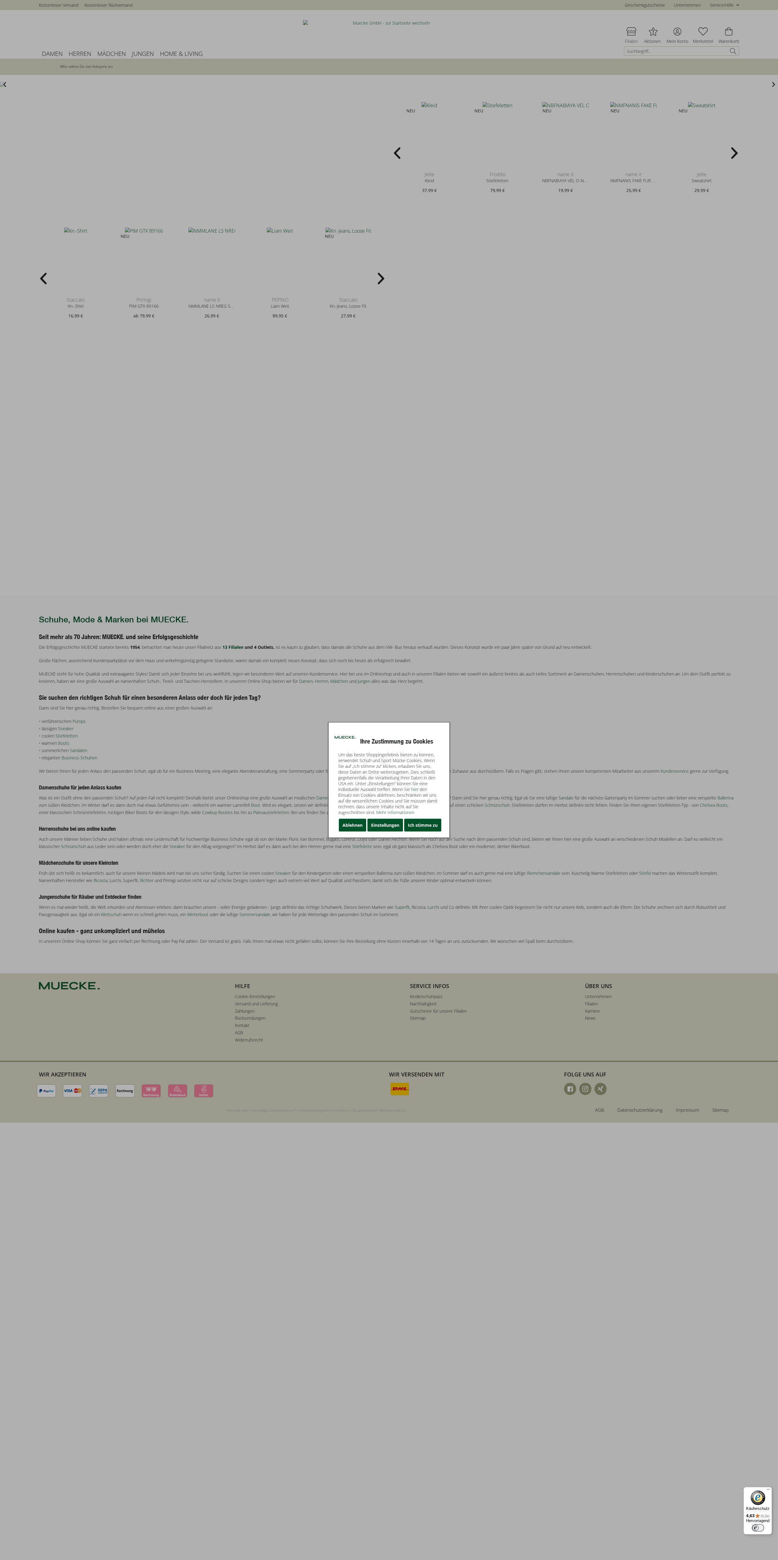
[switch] (758, 1527)
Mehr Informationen (395, 812)
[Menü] (768, 1490)
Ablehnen (353, 825)
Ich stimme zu (423, 825)
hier (414, 789)
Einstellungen (385, 825)
